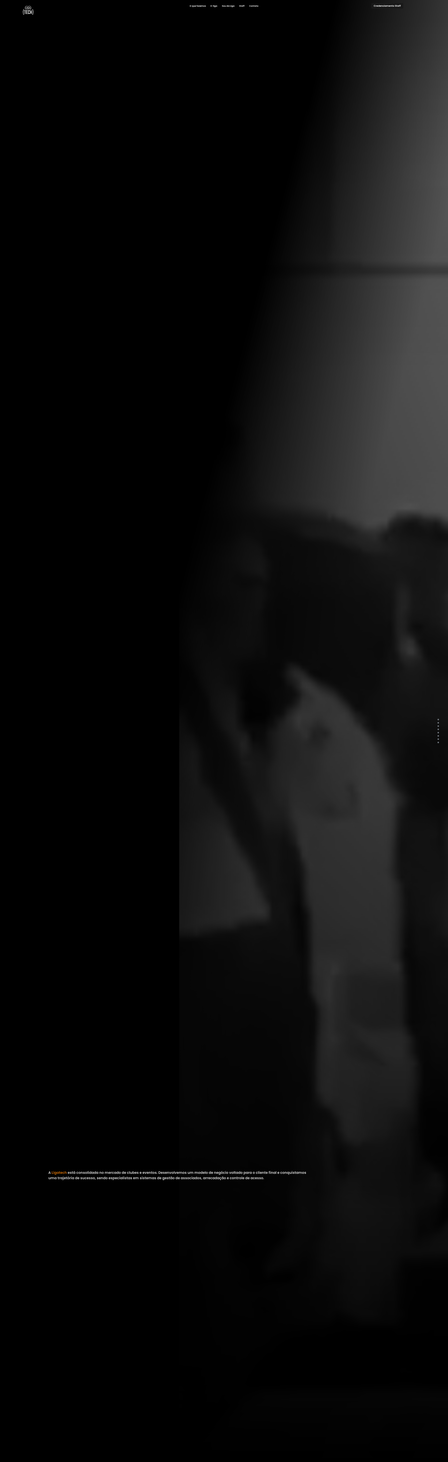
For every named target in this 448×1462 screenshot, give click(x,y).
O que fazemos (198, 5)
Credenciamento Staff (387, 5)
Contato (253, 5)
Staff (242, 5)
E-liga (214, 5)
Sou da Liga (228, 5)
